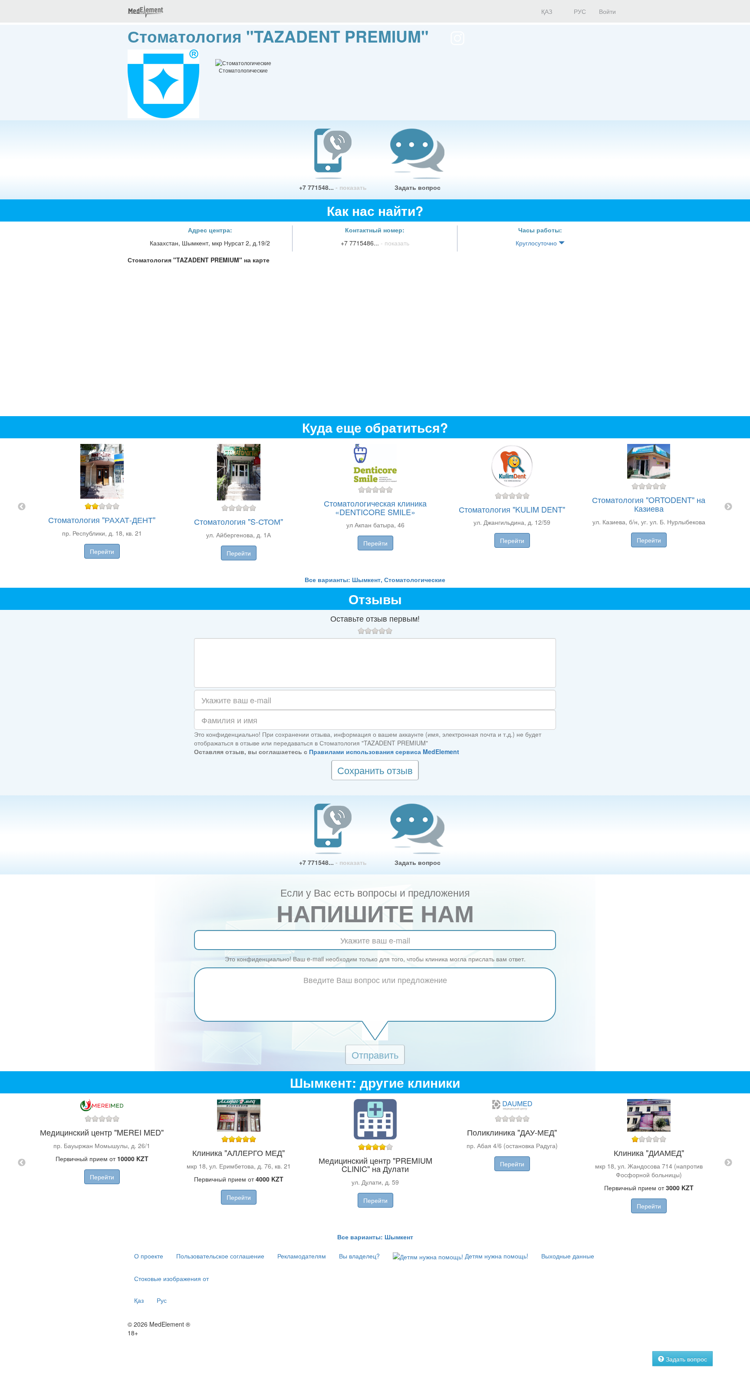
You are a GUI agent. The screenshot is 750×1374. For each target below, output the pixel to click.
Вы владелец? (359, 1255)
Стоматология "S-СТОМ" (238, 521)
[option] (375, 506)
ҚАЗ (545, 11)
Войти (607, 11)
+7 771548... (333, 187)
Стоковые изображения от (171, 1278)
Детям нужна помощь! (495, 1255)
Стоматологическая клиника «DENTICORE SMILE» (375, 507)
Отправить (375, 1054)
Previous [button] (21, 507)
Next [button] (728, 507)
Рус (162, 1300)
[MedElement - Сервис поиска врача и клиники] (145, 11)
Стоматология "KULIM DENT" (512, 509)
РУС (579, 11)
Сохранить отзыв (375, 770)
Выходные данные (567, 1255)
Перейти (102, 551)
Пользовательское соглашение (220, 1255)
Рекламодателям (301, 1255)
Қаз (139, 1300)
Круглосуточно (537, 242)
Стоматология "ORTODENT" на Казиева (648, 504)
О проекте (148, 1255)
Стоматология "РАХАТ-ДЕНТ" (101, 519)
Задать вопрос (418, 187)
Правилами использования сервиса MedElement (384, 751)
